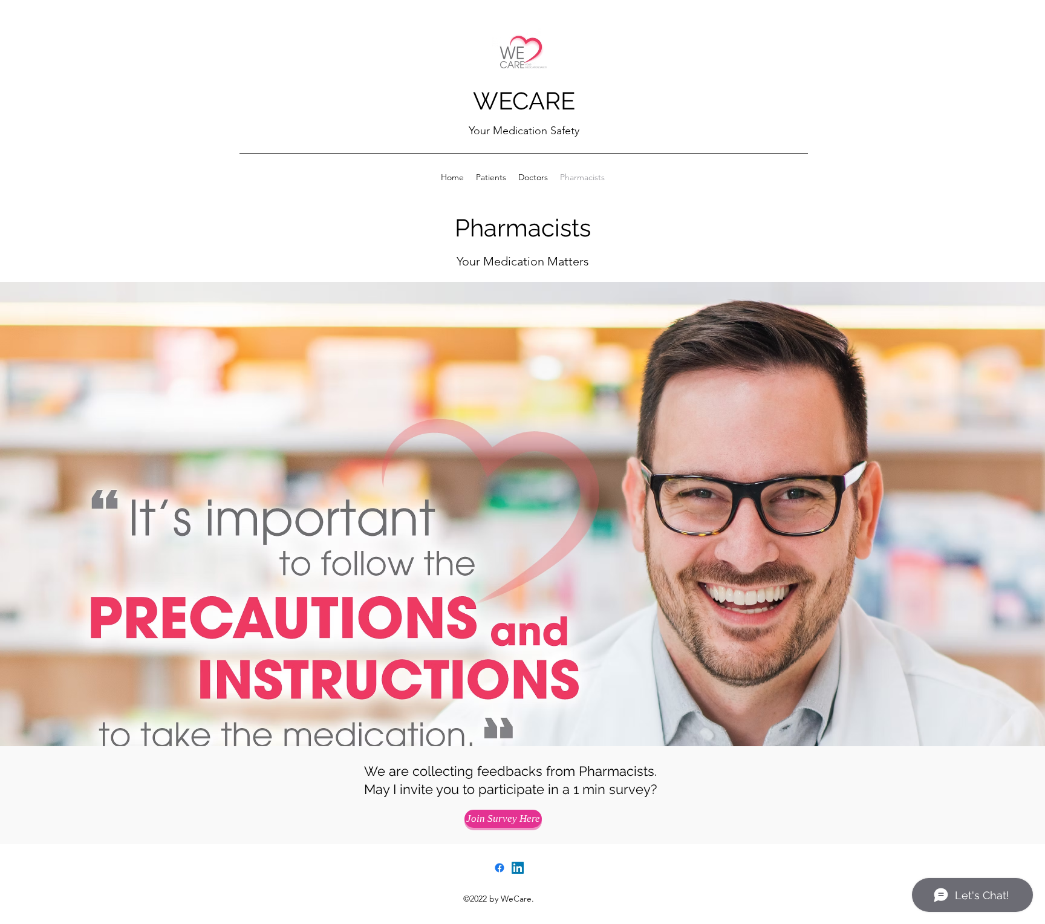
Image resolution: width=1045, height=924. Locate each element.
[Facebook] (499, 868)
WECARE (524, 100)
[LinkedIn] (518, 868)
